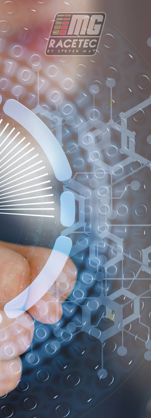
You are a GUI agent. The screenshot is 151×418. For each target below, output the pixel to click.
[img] (75, 209)
